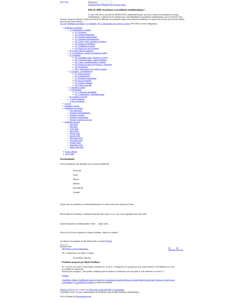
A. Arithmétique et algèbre (80, 30)
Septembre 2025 (76, 145)
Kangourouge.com (83, 296)
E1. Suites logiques (82, 74)
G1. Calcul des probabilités (86, 92)
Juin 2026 (74, 124)
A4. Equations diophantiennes (87, 39)
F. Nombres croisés (77, 87)
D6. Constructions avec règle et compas (114, 24)
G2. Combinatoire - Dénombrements (89, 94)
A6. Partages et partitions (85, 44)
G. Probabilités (76, 90)
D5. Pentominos (81, 67)
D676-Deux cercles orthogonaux (75, 249)
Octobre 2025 (75, 143)
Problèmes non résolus (74, 108)
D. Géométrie (91, 24)
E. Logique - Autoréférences (81, 71)
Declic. (109, 241)
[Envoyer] (179, 250)
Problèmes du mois (72, 122)
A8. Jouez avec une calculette (87, 48)
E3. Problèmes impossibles (85, 78)
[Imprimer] (172, 250)
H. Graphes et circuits (78, 97)
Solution (65, 276)
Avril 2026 (74, 129)
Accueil (63, 24)
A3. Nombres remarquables (86, 37)
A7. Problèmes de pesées (85, 46)
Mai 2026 (73, 127)
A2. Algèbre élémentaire (84, 35)
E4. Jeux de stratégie (83, 81)
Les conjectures (76, 110)
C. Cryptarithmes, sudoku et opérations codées (88, 53)
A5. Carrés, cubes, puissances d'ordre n (90, 41)
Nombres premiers (77, 115)
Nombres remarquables (79, 117)
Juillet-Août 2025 (77, 147)
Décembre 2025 (76, 138)
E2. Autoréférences (82, 76)
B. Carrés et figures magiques (81, 51)
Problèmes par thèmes (76, 24)
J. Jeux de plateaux (77, 101)
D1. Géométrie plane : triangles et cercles (91, 58)
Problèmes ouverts (72, 106)
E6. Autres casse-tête (83, 85)
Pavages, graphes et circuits (81, 120)
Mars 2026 (74, 131)
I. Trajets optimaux (77, 99)
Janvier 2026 (75, 136)
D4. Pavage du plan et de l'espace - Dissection (93, 64)
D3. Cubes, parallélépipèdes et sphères (90, 62)
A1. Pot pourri (80, 32)
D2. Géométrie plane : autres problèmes (91, 60)
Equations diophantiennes (80, 113)
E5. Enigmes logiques (83, 83)
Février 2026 (75, 133)
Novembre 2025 (76, 140)
